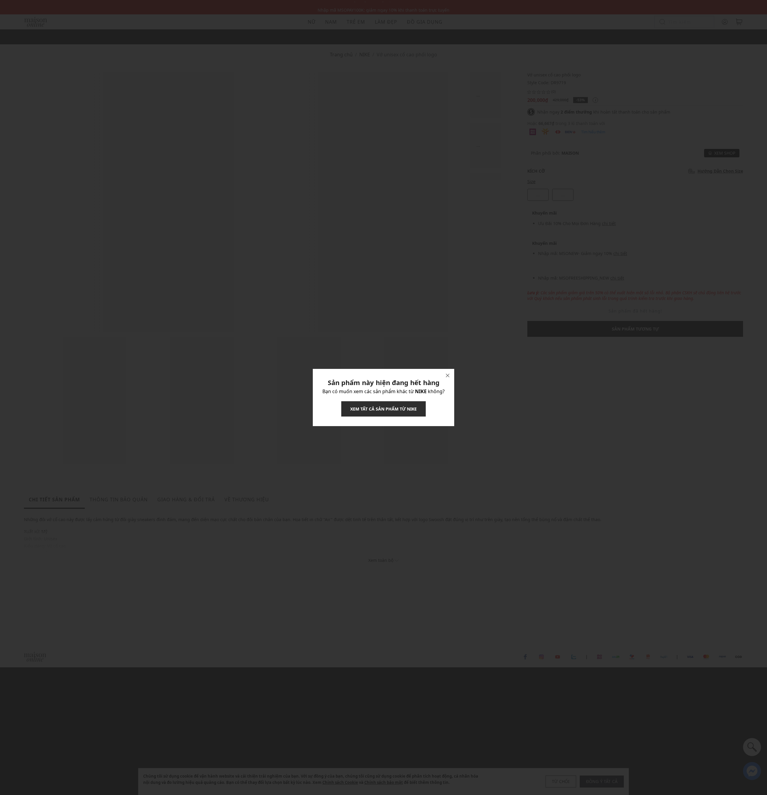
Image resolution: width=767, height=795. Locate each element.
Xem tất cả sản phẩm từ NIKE (383, 409)
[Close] (447, 375)
